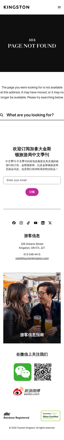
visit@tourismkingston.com (32, 258)
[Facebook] (14, 223)
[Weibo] (32, 391)
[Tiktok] (28, 223)
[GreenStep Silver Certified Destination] (50, 416)
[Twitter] (50, 223)
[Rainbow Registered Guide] (16, 416)
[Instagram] (21, 223)
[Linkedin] (43, 223)
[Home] (16, 7)
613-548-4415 (32, 254)
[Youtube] (36, 223)
